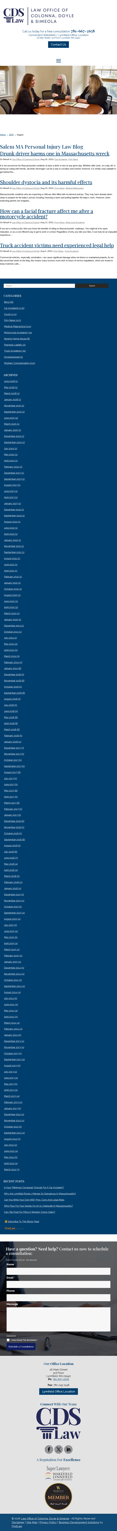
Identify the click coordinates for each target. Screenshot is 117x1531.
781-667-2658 (83, 30)
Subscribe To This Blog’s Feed (23, 1221)
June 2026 (9, 381)
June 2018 (9, 711)
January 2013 (11, 1108)
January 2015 (11, 961)
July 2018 (9, 705)
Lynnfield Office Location (58, 1391)
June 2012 (9, 1151)
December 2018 (12, 674)
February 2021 (11, 576)
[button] (114, 1510)
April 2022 (9, 534)
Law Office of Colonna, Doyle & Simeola (45, 1518)
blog (6, 302)
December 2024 (12, 436)
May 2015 (9, 937)
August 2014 (10, 992)
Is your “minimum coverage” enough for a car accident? (34, 1187)
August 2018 (10, 699)
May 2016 (9, 864)
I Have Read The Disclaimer (24, 1340)
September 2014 (13, 986)
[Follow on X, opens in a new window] (58, 1449)
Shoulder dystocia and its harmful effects (46, 182)
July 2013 (9, 1071)
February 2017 (11, 809)
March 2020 (10, 613)
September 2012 (12, 1133)
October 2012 (11, 1126)
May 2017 (9, 790)
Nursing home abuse (15, 338)
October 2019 (11, 632)
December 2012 (12, 1114)
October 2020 (11, 589)
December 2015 (12, 894)
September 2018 (13, 693)
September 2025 (13, 411)
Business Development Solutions (79, 1522)
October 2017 (11, 760)
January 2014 (11, 1035)
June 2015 (9, 931)
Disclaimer (11, 1336)
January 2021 (11, 583)
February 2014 (11, 1029)
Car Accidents (61, 159)
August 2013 (10, 1065)
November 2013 (12, 1047)
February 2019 (11, 662)
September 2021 (12, 552)
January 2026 (11, 399)
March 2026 (10, 393)
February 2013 (11, 1102)
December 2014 (12, 967)
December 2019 (12, 625)
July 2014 (9, 998)
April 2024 (9, 460)
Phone (11, 1290)
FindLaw (17, 1526)
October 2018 (11, 686)
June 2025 (9, 418)
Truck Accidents (71, 251)
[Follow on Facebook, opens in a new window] (49, 1449)
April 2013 (9, 1090)
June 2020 (9, 601)
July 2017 (9, 778)
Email (11, 1277)
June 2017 (9, 784)
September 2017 (12, 766)
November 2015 (12, 900)
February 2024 (11, 466)
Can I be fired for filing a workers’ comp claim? (29, 1212)
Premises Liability (13, 345)
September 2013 (12, 1059)
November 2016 (12, 827)
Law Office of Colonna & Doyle (25, 159)
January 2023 (11, 503)
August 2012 (10, 1139)
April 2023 (9, 497)
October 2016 (11, 833)
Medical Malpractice (75, 188)
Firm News (73, 159)
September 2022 (13, 515)
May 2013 (9, 1084)
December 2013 (12, 1041)
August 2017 (10, 772)
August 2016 (10, 845)
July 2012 (9, 1145)
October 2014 (11, 980)
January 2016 (11, 888)
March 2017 (10, 803)
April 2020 (9, 607)
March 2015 (10, 949)
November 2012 (12, 1120)
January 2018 (11, 741)
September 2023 (13, 479)
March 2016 (10, 876)
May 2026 (9, 387)
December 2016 (12, 821)
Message (12, 1304)
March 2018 (10, 729)
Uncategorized (12, 357)
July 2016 (9, 851)
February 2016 (11, 882)
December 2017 (12, 748)
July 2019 (9, 638)
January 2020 (11, 619)
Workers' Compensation (16, 363)
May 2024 (9, 454)
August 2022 (10, 521)
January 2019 (11, 668)
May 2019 (9, 644)
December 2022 (12, 509)
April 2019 (9, 650)
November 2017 (12, 754)
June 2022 (9, 528)
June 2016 (9, 858)
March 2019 (10, 656)
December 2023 (12, 473)
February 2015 (11, 955)
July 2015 (9, 925)
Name (10, 1264)
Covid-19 (9, 314)
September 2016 (13, 839)
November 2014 (12, 974)
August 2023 (10, 485)
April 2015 (9, 943)
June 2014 (9, 1004)
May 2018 (9, 717)
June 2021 (9, 564)
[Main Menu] (58, 60)
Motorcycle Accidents (75, 222)
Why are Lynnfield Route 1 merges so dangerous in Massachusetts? (40, 1193)
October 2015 (11, 906)
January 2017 (11, 815)
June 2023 (9, 491)
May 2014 (9, 1010)
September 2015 (12, 912)
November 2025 (12, 405)
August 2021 (10, 558)
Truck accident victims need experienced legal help (57, 245)
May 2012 (9, 1157)
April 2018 (9, 723)
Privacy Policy (48, 1522)
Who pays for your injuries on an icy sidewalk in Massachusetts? (38, 1206)
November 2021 (12, 546)
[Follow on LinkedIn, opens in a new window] (68, 1449)
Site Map (32, 1522)
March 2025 (10, 424)
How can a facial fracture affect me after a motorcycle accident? (46, 214)
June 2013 (9, 1078)
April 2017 (9, 796)
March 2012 (10, 1169)
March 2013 (10, 1096)
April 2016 (9, 870)
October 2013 (11, 1053)
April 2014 (9, 1016)
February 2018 (11, 735)
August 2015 (10, 919)
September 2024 (13, 442)
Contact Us (58, 44)
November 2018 (12, 680)
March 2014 (10, 1023)
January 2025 (11, 430)
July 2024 (9, 448)
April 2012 (9, 1163)
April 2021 (9, 570)
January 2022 (11, 540)
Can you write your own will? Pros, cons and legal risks (34, 1199)
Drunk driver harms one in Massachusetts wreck (54, 153)
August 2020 (11, 595)
